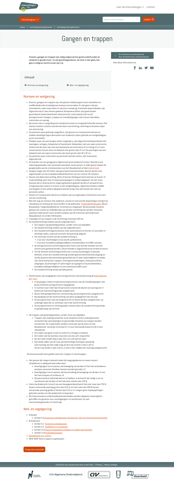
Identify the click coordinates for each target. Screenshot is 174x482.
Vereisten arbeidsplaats (56, 423)
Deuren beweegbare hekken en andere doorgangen (68, 429)
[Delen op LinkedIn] (140, 68)
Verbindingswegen (53, 432)
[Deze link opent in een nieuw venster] (34, 474)
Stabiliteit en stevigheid (56, 426)
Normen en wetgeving (38, 85)
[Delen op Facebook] (134, 68)
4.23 (97, 168)
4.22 (90, 168)
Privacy (98, 464)
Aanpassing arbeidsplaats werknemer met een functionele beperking (75, 417)
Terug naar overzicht (34, 449)
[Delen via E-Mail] (152, 68)
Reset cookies (110, 464)
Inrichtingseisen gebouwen (41, 27)
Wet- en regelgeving (79, 85)
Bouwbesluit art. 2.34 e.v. (40, 435)
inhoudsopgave (28, 19)
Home (22, 27)
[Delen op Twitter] (146, 68)
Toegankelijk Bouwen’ (91, 203)
